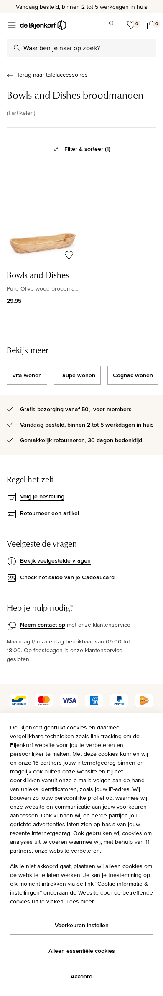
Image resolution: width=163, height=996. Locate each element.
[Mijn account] (111, 25)
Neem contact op (42, 624)
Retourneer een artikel (49, 513)
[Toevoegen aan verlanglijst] (69, 255)
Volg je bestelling (42, 496)
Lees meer (80, 901)
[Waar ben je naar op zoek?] (16, 47)
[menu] (11, 25)
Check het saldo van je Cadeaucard (67, 577)
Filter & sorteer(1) (87, 149)
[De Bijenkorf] (43, 25)
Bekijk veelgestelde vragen (55, 560)
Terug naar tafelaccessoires (52, 74)
